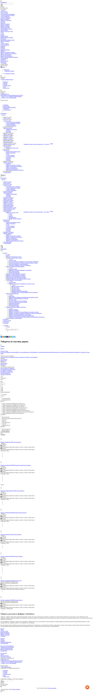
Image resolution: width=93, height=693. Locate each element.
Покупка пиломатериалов (7, 648)
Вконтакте (5, 81)
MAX (4, 86)
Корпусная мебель (13, 269)
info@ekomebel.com (6, 667)
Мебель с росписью (38, 352)
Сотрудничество (4, 643)
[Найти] (2, 5)
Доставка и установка (6, 657)
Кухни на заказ (4, 352)
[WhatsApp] (11, 337)
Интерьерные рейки (47, 352)
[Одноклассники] (3, 337)
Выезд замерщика (5, 655)
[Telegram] (15, 337)
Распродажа (11, 296)
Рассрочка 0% (4, 653)
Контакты (3, 641)
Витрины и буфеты (29, 352)
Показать (3, 434)
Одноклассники (7, 85)
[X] (7, 337)
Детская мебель (12, 282)
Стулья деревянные (32, 357)
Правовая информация (6, 642)
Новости (3, 638)
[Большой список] (2, 376)
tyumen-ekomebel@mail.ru (7, 79)
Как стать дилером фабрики (7, 645)
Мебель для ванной (20, 352)
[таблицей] (3, 375)
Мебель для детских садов (17, 286)
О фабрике (3, 636)
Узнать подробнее (52, 688)
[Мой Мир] (5, 337)
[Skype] (13, 337)
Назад (8, 254)
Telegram (5, 83)
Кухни (2, 630)
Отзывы (2, 639)
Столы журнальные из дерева (21, 357)
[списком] (2, 375)
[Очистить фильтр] (1, 433)
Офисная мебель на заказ (58, 352)
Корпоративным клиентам (7, 649)
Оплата (2, 654)
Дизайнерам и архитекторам (7, 647)
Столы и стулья (12, 260)
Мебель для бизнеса (13, 309)
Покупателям (4, 650)
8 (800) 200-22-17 (5, 94)
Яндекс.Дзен (6, 88)
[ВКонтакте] (1, 337)
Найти (2, 681)
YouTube (5, 84)
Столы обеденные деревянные (8, 357)
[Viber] (9, 337)
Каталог (8, 255)
